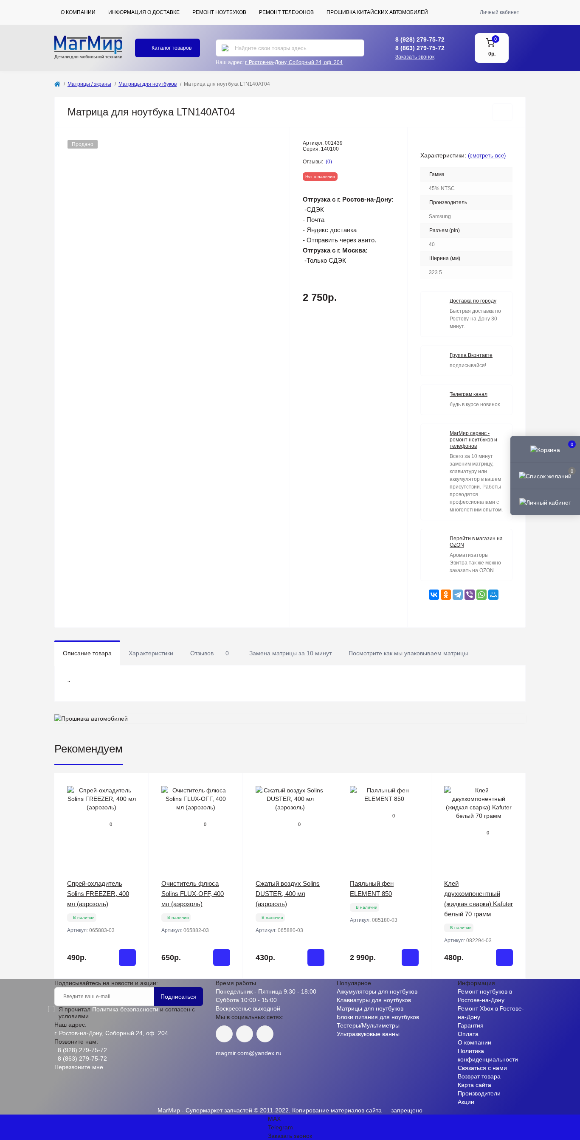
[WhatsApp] (481, 595)
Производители (479, 1093)
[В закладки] (502, 112)
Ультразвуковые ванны (368, 1033)
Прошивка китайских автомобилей (377, 12)
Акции (466, 1101)
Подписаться (178, 996)
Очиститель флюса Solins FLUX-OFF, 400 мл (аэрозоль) (192, 893)
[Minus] (71, 991)
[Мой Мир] (493, 595)
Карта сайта (474, 1084)
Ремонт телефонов (286, 12)
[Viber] (470, 595)
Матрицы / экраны (89, 84)
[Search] (225, 47)
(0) (329, 162)
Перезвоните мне (78, 1067)
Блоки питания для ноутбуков (378, 1017)
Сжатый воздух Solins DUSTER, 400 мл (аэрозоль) (288, 893)
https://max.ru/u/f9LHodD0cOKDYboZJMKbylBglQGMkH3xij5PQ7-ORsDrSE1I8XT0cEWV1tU (264, 1033)
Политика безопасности (125, 1009)
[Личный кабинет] (545, 502)
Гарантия (471, 1025)
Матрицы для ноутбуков (147, 84)
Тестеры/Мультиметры (368, 1025)
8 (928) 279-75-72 (420, 39)
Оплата (468, 1033)
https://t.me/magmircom (244, 1033)
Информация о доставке (144, 12)
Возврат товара (479, 1076)
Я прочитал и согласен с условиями (127, 1012)
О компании (78, 12)
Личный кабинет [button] (499, 12)
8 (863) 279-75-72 (420, 48)
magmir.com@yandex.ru (249, 1053)
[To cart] (127, 957)
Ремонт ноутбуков (219, 12)
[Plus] (131, 991)
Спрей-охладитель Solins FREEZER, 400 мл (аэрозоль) (98, 893)
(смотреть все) (487, 155)
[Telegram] (458, 595)
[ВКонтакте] (434, 595)
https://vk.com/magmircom (224, 1033)
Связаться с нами (482, 1067)
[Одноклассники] (446, 595)
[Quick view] (136, 786)
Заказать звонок (414, 57)
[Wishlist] (136, 802)
